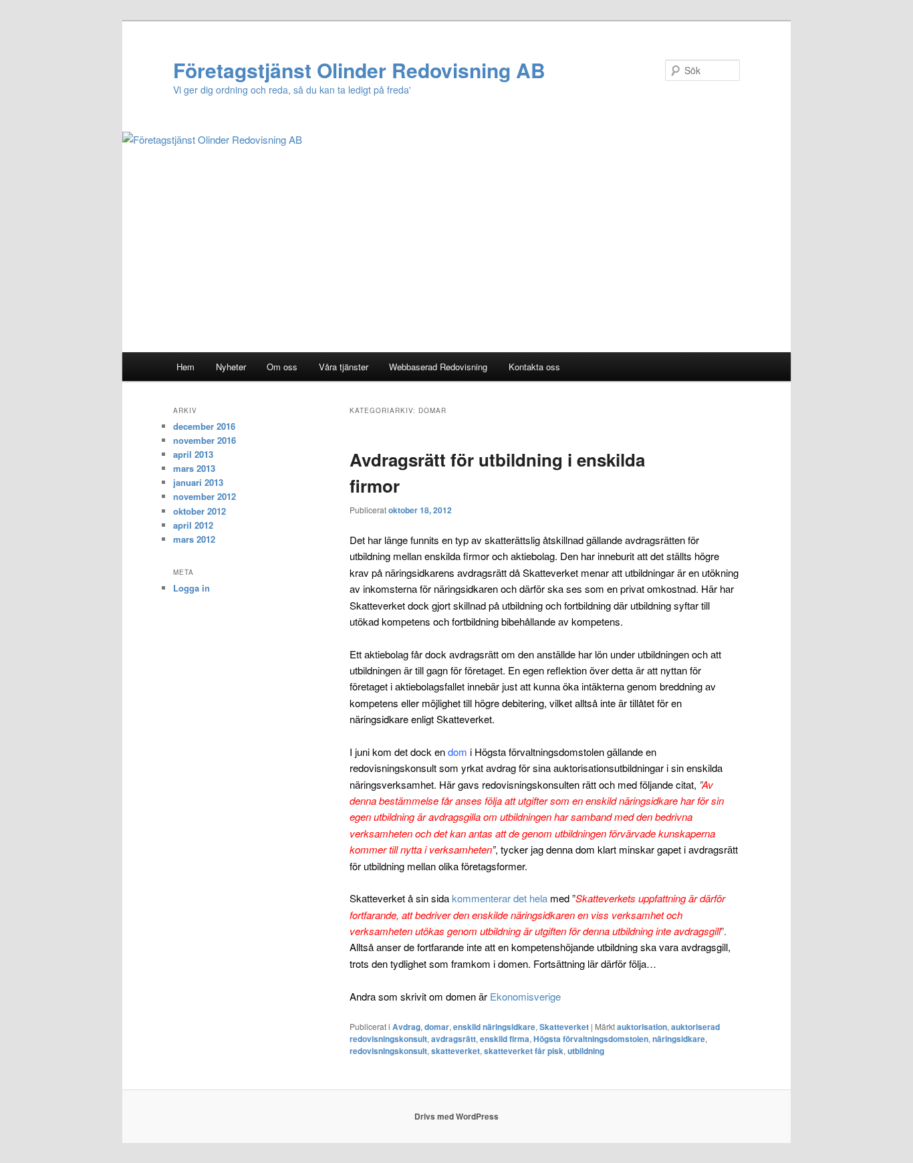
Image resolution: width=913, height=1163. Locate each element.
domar (436, 1027)
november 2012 (204, 496)
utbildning (585, 1051)
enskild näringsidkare (494, 1027)
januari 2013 (198, 482)
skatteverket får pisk (523, 1051)
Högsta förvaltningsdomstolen (590, 1039)
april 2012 (193, 525)
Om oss (282, 366)
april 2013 (193, 454)
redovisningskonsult (388, 1051)
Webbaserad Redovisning (438, 366)
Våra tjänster (343, 366)
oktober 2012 (199, 511)
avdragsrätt (453, 1039)
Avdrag (406, 1027)
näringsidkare (678, 1039)
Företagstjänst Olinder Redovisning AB (359, 69)
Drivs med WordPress (456, 1116)
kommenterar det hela (499, 898)
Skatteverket (564, 1027)
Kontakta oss (534, 366)
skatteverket (455, 1051)
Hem (185, 366)
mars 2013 (194, 468)
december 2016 (204, 426)
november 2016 (204, 440)
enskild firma (504, 1039)
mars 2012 (194, 539)
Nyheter (231, 366)
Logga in (191, 588)
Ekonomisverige (525, 996)
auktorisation (642, 1027)
